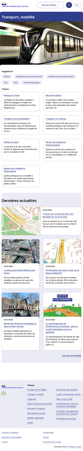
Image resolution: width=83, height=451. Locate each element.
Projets (7, 77)
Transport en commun (56, 119)
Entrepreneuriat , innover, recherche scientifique (67, 405)
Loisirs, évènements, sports (68, 394)
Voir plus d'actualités (71, 356)
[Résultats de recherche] (69, 5)
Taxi (5, 83)
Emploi (30, 423)
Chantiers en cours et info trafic (29, 77)
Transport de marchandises (16, 119)
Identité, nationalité (35, 418)
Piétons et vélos (11, 142)
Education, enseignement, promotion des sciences (67, 412)
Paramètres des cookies (52, 442)
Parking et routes (12, 95)
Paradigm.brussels (74, 447)
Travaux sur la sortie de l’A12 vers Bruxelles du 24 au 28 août (58, 215)
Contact (5, 442)
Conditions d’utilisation (10, 432)
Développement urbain (66, 419)
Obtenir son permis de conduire (61, 77)
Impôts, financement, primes (39, 404)
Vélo (15, 83)
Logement (31, 399)
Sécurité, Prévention (36, 408)
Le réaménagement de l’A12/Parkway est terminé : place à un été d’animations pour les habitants (62, 328)
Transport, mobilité (35, 394)
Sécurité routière (53, 95)
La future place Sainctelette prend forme (19, 271)
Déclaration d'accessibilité (11, 437)
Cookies (46, 437)
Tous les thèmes (48, 5)
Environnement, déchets (67, 390)
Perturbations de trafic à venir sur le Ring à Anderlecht (62, 271)
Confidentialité (48, 432)
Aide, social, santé (64, 399)
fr (77, 5)
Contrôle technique (31, 83)
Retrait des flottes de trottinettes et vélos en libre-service (20, 325)
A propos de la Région (37, 390)
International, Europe (36, 413)
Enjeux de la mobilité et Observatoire (14, 170)
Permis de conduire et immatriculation (56, 143)
